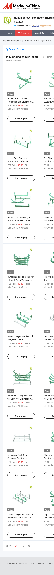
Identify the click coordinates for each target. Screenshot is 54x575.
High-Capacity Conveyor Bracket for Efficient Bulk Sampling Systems (19, 220)
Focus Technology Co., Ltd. (38, 563)
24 (16, 546)
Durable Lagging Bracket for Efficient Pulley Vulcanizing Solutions (21, 279)
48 (29, 545)
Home (9, 33)
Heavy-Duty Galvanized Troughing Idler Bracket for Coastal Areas (20, 101)
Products (25, 33)
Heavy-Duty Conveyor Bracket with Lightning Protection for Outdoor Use (20, 161)
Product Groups (16, 49)
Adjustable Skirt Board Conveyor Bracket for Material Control (18, 458)
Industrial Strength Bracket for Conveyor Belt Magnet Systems (20, 398)
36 (22, 545)
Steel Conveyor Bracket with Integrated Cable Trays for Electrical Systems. (20, 517)
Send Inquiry (21, 119)
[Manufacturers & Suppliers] (22, 5)
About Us (39, 33)
